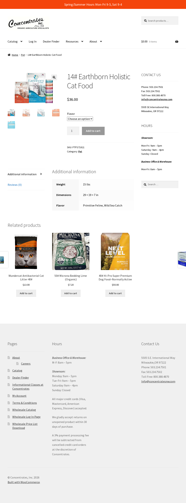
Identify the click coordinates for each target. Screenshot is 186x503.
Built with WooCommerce (24, 482)
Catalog (13, 41)
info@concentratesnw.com (156, 99)
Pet (23, 54)
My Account (19, 395)
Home (15, 54)
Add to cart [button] (26, 293)
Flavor (71, 113)
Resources (72, 41)
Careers (26, 363)
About (93, 41)
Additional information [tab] (22, 174)
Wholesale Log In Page (26, 417)
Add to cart (93, 131)
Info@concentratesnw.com (158, 381)
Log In (33, 41)
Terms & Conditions (24, 403)
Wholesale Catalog (24, 409)
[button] (54, 77)
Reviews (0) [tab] (15, 184)
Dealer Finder (51, 41)
